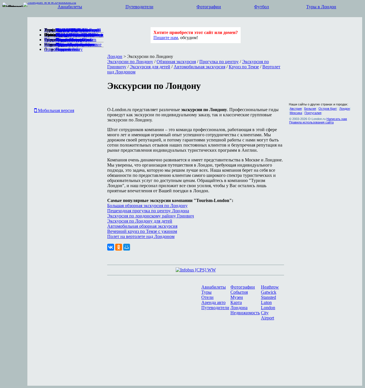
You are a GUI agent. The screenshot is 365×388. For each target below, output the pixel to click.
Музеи (236, 297)
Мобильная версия (55, 110)
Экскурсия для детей (150, 66)
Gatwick (268, 292)
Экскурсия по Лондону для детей (139, 221)
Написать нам (337, 119)
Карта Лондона (239, 305)
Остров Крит (328, 108)
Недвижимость (245, 312)
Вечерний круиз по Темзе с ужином (142, 231)
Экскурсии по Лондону (130, 61)
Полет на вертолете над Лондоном (141, 236)
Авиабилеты (70, 6)
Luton (266, 302)
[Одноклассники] (118, 247)
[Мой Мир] (126, 247)
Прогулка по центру (219, 61)
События (239, 292)
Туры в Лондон (321, 6)
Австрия (296, 108)
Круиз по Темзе (244, 66)
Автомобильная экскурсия (199, 66)
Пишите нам (165, 37)
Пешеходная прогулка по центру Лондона (148, 210)
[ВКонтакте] (110, 247)
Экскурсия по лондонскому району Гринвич (150, 215)
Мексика (296, 113)
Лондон (114, 56)
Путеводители (139, 6)
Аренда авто (213, 302)
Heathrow (270, 287)
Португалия (313, 113)
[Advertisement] (50, 81)
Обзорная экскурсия (176, 61)
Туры (206, 292)
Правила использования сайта (311, 122)
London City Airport (268, 312)
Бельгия (310, 108)
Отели (207, 297)
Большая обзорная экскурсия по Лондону (147, 205)
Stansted (268, 297)
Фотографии (208, 6)
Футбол (261, 6)
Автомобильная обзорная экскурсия (142, 226)
